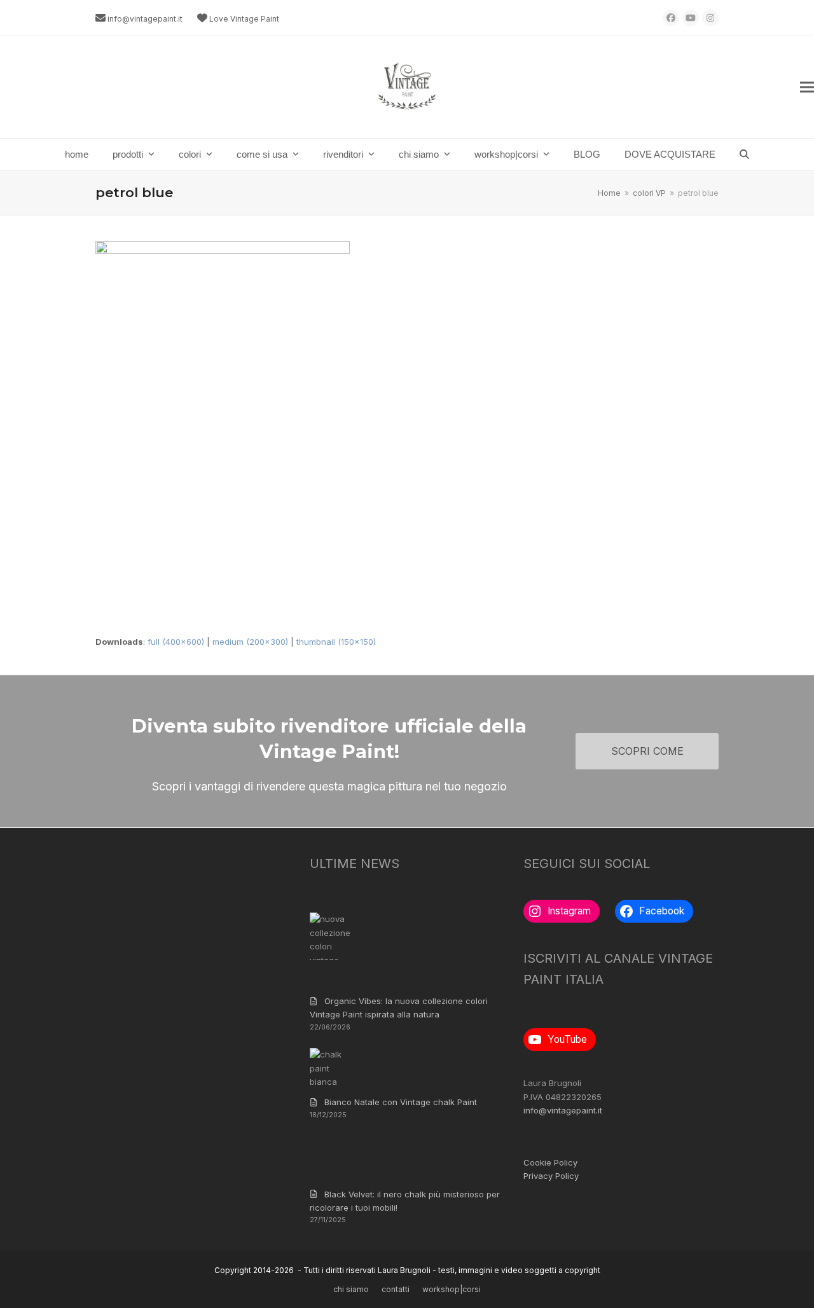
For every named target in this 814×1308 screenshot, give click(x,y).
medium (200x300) (250, 642)
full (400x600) (176, 642)
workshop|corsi (451, 1289)
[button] (807, 87)
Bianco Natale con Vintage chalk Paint (400, 1102)
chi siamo (351, 1289)
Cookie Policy (550, 1162)
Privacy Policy (551, 1176)
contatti (396, 1289)
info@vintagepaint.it (145, 19)
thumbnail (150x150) (336, 642)
